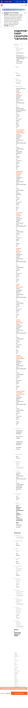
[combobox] (16, 636)
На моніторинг (20, 693)
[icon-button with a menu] (26, 5)
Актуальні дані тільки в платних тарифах (14, 688)
